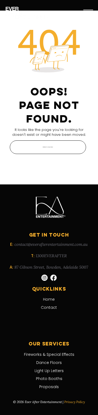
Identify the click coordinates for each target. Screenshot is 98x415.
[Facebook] (53, 278)
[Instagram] (44, 278)
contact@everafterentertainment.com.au (51, 244)
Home (49, 299)
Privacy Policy (74, 402)
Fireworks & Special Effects (49, 354)
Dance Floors (49, 362)
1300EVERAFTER (51, 255)
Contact (49, 307)
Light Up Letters (49, 370)
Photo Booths (49, 378)
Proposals (49, 386)
